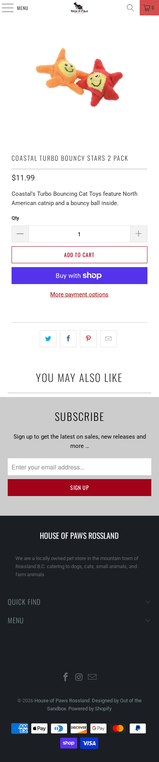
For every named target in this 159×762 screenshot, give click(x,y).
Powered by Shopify (90, 709)
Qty (15, 218)
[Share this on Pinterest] (88, 338)
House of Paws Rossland (62, 700)
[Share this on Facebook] (68, 338)
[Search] (130, 7)
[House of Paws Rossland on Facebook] (65, 678)
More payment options (79, 294)
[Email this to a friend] (108, 338)
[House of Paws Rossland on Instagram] (79, 678)
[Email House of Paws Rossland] (92, 678)
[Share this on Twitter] (48, 338)
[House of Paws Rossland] (79, 7)
